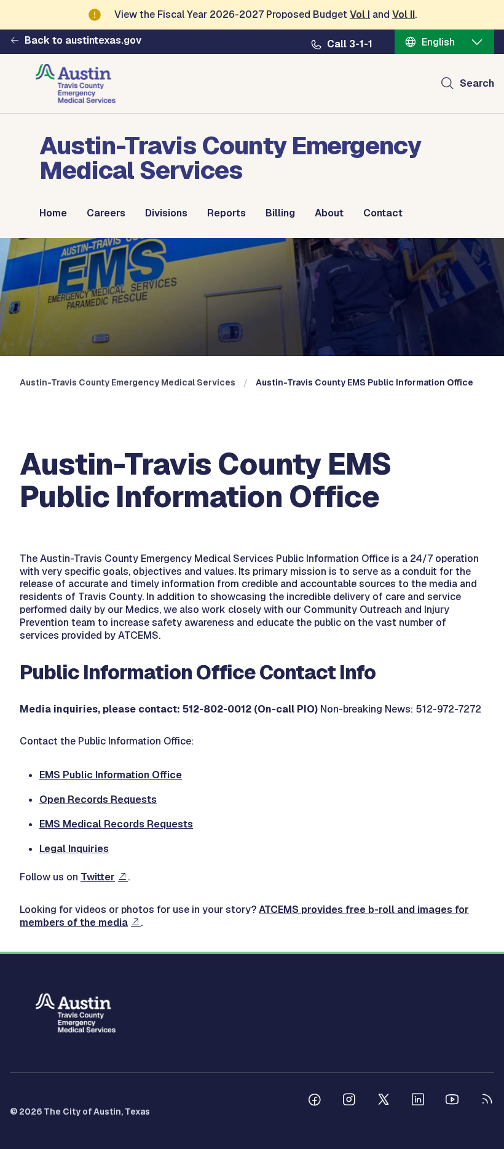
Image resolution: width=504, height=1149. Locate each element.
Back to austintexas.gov (83, 40)
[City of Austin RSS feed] (486, 1101)
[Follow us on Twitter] (383, 1101)
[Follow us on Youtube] (452, 1101)
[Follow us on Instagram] (349, 1101)
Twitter (98, 877)
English (438, 42)
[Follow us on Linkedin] (418, 1101)
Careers (106, 213)
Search (477, 83)
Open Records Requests (98, 799)
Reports (226, 213)
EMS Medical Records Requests (116, 824)
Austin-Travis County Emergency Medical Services (127, 382)
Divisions (166, 213)
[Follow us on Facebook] (314, 1101)
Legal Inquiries (74, 848)
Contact (383, 213)
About (329, 213)
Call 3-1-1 (349, 44)
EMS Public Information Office (110, 774)
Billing (280, 213)
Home (53, 213)
